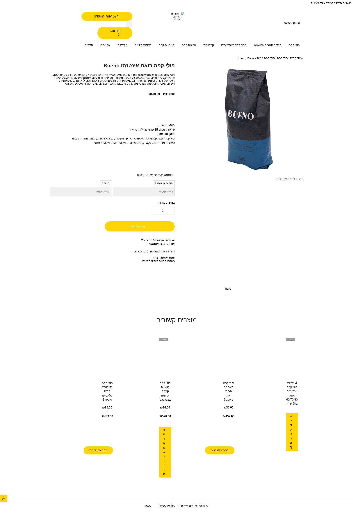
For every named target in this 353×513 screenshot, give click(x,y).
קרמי (141, 142)
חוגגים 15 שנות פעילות (153, 129)
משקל (105, 183)
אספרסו (138, 138)
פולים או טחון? (164, 183)
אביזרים (105, 45)
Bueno (162, 125)
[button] (129, 24)
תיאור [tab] (228, 289)
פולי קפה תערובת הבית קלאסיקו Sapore (107, 391)
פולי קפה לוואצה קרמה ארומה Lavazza (165, 391)
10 (166, 134)
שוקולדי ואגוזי (102, 142)
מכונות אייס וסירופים (234, 45)
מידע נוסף (291, 432)
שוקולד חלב (119, 142)
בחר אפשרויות (220, 450)
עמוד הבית (296, 58)
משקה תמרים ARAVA (267, 45)
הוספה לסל (138, 226)
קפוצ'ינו (76, 138)
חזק (160, 134)
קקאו (148, 142)
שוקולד (132, 142)
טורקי (128, 138)
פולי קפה (294, 45)
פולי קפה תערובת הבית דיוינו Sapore (228, 391)
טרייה (133, 129)
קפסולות (208, 45)
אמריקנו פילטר (154, 138)
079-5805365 (293, 23)
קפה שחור (89, 138)
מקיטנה (119, 138)
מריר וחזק (159, 142)
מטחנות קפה (166, 45)
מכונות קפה (189, 45)
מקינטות (122, 45)
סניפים (89, 45)
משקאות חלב (105, 138)
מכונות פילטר (143, 45)
